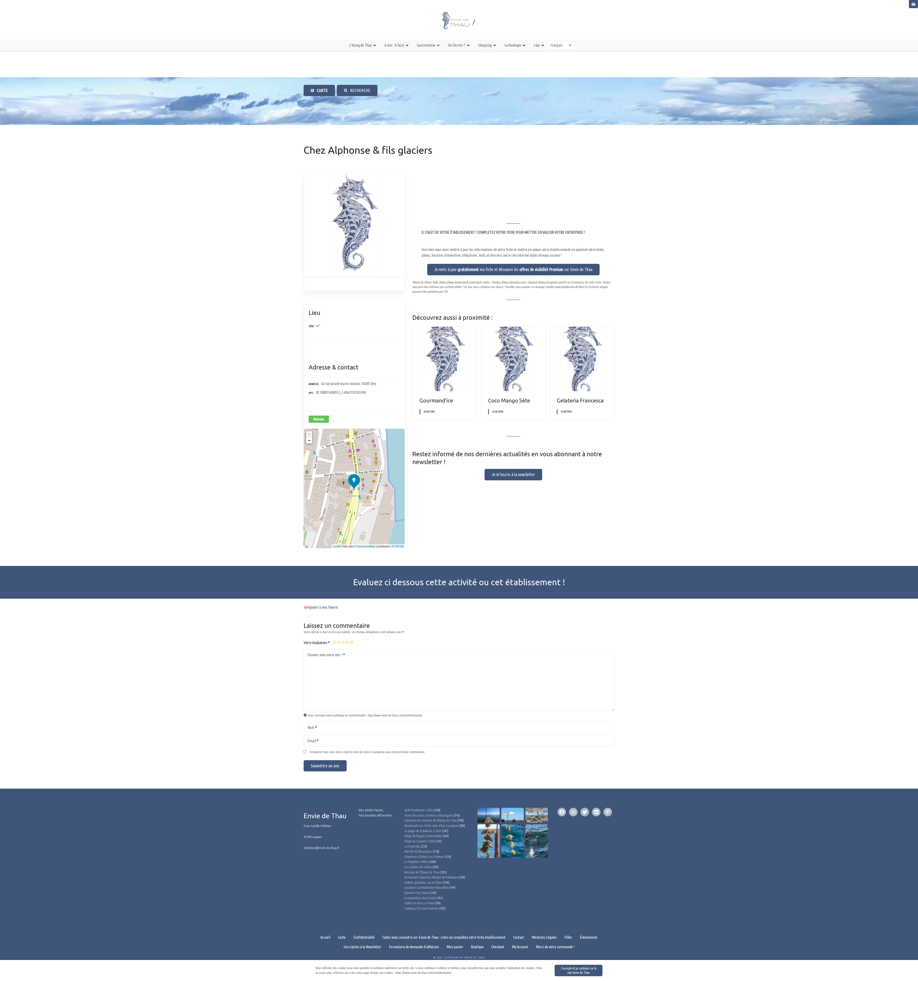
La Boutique (512, 45)
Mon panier (455, 947)
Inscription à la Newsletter (362, 947)
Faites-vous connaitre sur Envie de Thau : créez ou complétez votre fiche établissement (444, 937)
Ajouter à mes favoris (323, 607)
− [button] (309, 440)
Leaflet (337, 546)
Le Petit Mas (412, 846)
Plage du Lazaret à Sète (419, 841)
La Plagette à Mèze (416, 862)
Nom (309, 728)
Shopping (485, 45)
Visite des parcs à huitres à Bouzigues (428, 815)
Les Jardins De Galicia (418, 867)
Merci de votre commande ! (555, 947)
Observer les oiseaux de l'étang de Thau (430, 820)
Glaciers (429, 411)
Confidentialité (364, 937)
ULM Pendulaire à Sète (418, 810)
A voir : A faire (394, 45)
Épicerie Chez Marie (417, 893)
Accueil (325, 937)
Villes (568, 937)
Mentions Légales (544, 937)
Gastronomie (426, 45)
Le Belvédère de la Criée (420, 898)
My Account (520, 947)
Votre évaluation (316, 642)
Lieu (537, 45)
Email (310, 741)
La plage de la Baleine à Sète (422, 831)
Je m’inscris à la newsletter (513, 474)
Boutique (477, 947)
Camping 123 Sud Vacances (421, 908)
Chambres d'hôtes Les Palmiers (424, 857)
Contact (518, 937)
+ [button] (309, 434)
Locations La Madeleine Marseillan (426, 887)
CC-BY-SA (397, 546)
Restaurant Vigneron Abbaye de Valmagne (431, 877)
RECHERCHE (359, 90)
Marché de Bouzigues (418, 851)
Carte (342, 937)
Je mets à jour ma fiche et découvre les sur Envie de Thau (513, 269)
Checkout (497, 947)
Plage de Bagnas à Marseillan (423, 836)
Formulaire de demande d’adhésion (414, 947)
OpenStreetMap (366, 546)
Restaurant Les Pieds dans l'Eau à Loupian (431, 826)
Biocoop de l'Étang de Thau (422, 872)
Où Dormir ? (456, 45)
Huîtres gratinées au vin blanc (423, 882)
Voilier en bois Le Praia (419, 903)
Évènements (589, 937)
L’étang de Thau (360, 45)
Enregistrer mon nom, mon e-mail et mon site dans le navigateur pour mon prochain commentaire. (367, 751)
